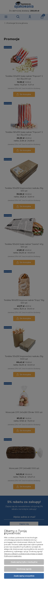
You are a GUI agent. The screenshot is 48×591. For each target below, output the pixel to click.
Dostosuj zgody (24, 569)
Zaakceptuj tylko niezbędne (24, 562)
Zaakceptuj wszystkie (24, 576)
